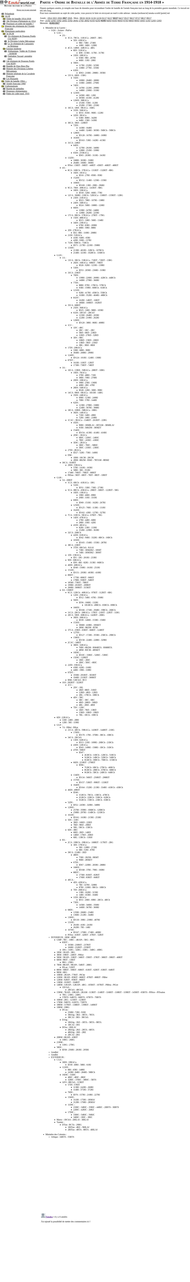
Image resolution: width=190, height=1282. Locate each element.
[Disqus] (115, 1175)
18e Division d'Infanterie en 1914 (21, 21)
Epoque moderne (13, 48)
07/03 (125, 20)
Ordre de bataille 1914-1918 (18, 18)
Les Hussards (12, 78)
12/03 (153, 20)
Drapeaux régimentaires (16, 91)
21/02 (47, 20)
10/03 (142, 20)
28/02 (86, 20)
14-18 (7, 16)
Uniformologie (11, 86)
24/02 (64, 20)
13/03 (158, 20)
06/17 (132, 18)
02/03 (97, 20)
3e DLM (10, 33)
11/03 (147, 20)
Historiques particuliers (15, 31)
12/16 (98, 18)
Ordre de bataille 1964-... (16, 81)
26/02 (75, 20)
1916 (59, 18)
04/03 (109, 20)
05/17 (126, 18)
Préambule (9, 13)
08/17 (143, 18)
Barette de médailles (15, 88)
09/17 (148, 18)
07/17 (137, 18)
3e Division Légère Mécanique (21, 41)
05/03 (114, 20)
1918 (69, 18)
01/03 (92, 20)
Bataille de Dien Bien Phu (17, 66)
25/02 (70, 20)
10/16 (87, 18)
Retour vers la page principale (26, 10)
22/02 (53, 20)
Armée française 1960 (16, 83)
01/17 (104, 18)
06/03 (120, 20)
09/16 (82, 18)
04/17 (121, 18)
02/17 (110, 18)
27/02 (81, 20)
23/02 (58, 20)
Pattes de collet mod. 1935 (17, 93)
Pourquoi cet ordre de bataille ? (20, 23)
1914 (49, 18)
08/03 (131, 20)
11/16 (93, 18)
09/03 (136, 20)
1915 (54, 18)
